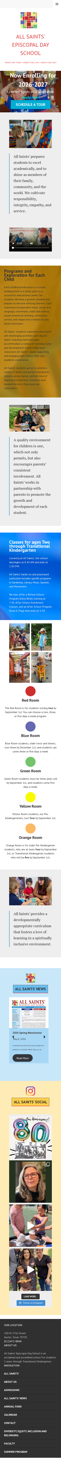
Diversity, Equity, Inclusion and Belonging (25, 1433)
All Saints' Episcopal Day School (30, 45)
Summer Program (15, 1451)
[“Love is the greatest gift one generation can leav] (30, 1269)
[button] (13, 1035)
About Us (10, 1381)
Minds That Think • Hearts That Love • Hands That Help (30, 62)
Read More (22, 1058)
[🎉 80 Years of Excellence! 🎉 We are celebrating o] (30, 1137)
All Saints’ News (15, 1398)
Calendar (10, 1414)
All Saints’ (11, 1373)
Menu (56, 4)
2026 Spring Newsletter (27, 1032)
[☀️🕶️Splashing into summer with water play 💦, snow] (30, 1225)
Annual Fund (13, 1406)
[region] (30, 91)
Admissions (11, 1390)
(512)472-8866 (13, 1341)
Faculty (9, 1443)
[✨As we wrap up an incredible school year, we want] (30, 1181)
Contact (10, 1423)
